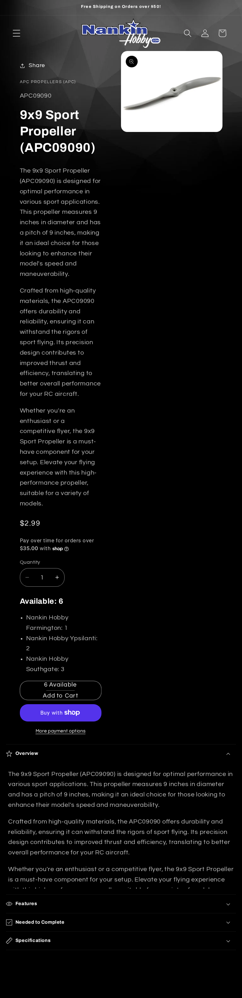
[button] (16, 33)
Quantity (30, 562)
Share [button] (37, 65)
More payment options (61, 731)
